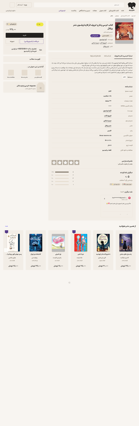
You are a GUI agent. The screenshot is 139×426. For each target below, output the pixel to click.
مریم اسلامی (95, 43)
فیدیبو (133, 16)
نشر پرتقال (106, 46)
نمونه (12, 41)
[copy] (8, 50)
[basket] (12, 4)
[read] (11, 72)
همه (6, 226)
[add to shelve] (38, 72)
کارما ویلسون (103, 39)
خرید (24, 35)
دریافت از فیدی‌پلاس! (31, 41)
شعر (112, 16)
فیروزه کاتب (103, 43)
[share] (67, 47)
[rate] (76, 162)
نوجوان (117, 16)
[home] (131, 6)
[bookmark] (58, 47)
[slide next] (6, 250)
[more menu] (53, 47)
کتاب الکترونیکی (125, 16)
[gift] (63, 47)
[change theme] (5, 4)
